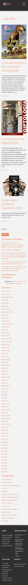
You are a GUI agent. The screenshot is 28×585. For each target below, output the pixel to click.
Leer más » (5, 96)
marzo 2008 (6, 424)
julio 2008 (5, 421)
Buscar (4, 229)
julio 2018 (4, 368)
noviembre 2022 (7, 324)
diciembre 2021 (7, 339)
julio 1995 (4, 463)
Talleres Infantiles (7, 518)
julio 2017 (4, 374)
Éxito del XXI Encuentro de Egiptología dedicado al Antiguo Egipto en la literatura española (12, 245)
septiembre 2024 (7, 297)
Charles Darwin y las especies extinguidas (14, 66)
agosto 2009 (6, 410)
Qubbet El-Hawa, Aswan (10, 515)
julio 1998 (5, 454)
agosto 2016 (6, 377)
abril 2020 (5, 356)
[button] (7, 9)
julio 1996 (5, 460)
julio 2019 (4, 362)
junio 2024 (5, 303)
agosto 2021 (6, 345)
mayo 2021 (5, 347)
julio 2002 (5, 442)
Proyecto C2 (6, 506)
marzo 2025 (5, 291)
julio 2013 (4, 392)
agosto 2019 (6, 359)
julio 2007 (5, 427)
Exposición (5, 491)
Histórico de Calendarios (10, 494)
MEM (16, 553)
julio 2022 (5, 330)
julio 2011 (4, 398)
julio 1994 (5, 466)
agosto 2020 (6, 350)
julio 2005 (5, 433)
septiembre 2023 (7, 312)
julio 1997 (4, 457)
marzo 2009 (6, 416)
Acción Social (6, 479)
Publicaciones (6, 512)
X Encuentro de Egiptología (13, 141)
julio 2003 (5, 439)
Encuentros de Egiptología (10, 485)
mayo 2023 (5, 321)
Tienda (17, 556)
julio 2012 (4, 395)
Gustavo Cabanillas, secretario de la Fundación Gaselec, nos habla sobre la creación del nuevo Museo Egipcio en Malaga (14, 256)
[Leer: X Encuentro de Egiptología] (14, 118)
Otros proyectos (7, 503)
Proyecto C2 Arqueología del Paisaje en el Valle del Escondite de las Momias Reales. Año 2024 (14, 269)
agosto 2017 (6, 371)
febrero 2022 (6, 336)
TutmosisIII (5, 521)
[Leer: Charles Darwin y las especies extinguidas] (14, 42)
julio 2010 (4, 407)
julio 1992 (4, 469)
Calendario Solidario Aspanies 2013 (12, 204)
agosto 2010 (6, 404)
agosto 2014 (6, 386)
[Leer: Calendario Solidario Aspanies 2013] (14, 186)
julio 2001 (4, 445)
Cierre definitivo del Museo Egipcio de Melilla (16, 282)
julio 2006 (5, 430)
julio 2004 (5, 436)
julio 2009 (5, 413)
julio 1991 (4, 472)
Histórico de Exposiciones (10, 497)
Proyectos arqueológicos (10, 509)
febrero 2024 (6, 309)
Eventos (4, 488)
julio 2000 (5, 448)
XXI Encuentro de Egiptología (11, 250)
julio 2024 (5, 300)
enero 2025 (5, 294)
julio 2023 (5, 315)
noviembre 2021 (7, 342)
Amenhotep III (6, 482)
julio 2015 (4, 383)
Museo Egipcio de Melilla (10, 500)
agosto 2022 (6, 327)
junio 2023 (5, 318)
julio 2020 (5, 353)
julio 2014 (5, 389)
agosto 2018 (6, 365)
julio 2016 (4, 380)
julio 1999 (5, 451)
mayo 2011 (5, 401)
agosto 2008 (6, 418)
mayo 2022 (5, 333)
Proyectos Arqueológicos (19, 548)
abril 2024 (5, 306)
